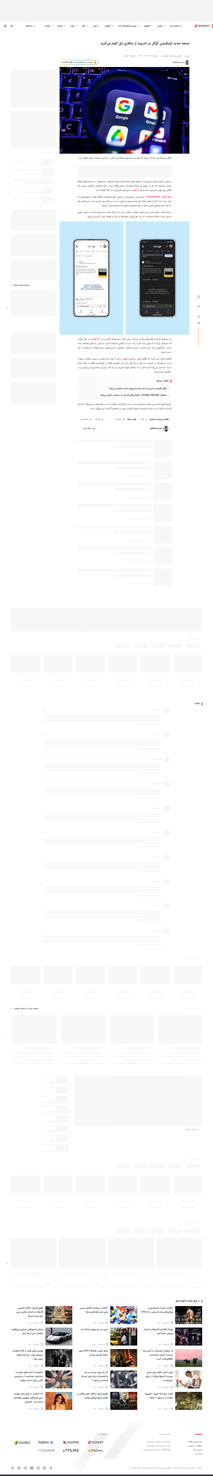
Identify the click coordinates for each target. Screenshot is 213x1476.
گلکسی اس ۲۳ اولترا (101, 339)
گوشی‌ (134, 190)
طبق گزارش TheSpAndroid (158, 197)
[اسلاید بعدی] (7, 308)
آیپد (118, 359)
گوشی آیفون (128, 359)
